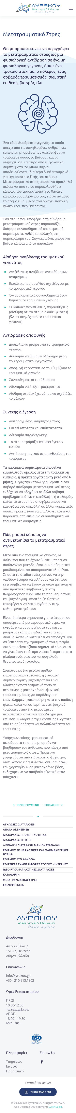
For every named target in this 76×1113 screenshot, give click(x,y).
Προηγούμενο (28, 805)
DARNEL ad (55, 1107)
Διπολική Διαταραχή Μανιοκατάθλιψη (31, 845)
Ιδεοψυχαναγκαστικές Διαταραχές (28, 869)
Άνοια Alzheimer (16, 829)
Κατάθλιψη (11, 874)
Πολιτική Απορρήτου (38, 1082)
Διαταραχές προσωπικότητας (24, 834)
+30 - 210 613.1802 (20, 980)
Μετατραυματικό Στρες (20, 879)
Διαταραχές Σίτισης (17, 839)
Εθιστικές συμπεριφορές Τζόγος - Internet (35, 864)
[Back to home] (38, 8)
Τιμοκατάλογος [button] (41, 1092)
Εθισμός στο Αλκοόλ (19, 859)
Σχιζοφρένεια (13, 885)
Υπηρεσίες (14, 1061)
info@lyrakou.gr (18, 975)
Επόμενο (52, 805)
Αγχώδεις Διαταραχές (18, 824)
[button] (71, 8)
